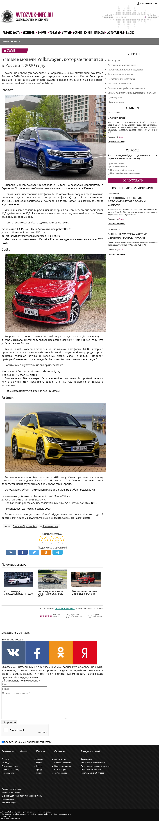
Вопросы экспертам (63, 763)
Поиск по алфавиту (10, 770)
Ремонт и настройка (11, 793)
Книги (88, 33)
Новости (15, 41)
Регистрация (151, 3)
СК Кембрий (117, 117)
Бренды (99, 33)
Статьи (66, 33)
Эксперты (29, 33)
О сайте (5, 759)
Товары (55, 33)
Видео (130, 33)
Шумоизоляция (116, 102)
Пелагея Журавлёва (25, 526)
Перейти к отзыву (116, 142)
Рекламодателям (10, 766)
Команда (5, 763)
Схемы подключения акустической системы (22, 796)
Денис (121, 137)
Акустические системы (91, 770)
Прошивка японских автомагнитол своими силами (127, 201)
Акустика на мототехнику (122, 65)
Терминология (8, 773)
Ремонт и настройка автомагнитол (126, 88)
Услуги (77, 33)
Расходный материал (11, 789)
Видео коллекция (62, 766)
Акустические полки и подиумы (125, 69)
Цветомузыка (115, 97)
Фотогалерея (115, 33)
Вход (142, 3)
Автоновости (11, 33)
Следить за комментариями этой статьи (28, 742)
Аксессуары (114, 60)
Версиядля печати (98, 616)
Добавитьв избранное (76, 616)
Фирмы (42, 33)
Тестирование (60, 773)
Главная (5, 41)
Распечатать (50, 526)
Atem (120, 250)
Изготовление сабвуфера (121, 79)
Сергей (121, 219)
